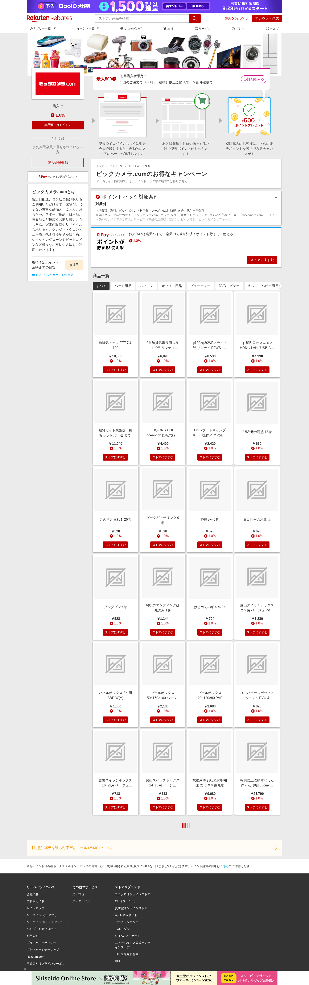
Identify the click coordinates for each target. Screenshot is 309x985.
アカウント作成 (267, 18)
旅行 (170, 28)
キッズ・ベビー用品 (263, 286)
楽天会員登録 (58, 162)
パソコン (146, 286)
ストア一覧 (116, 166)
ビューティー (200, 286)
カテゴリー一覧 (40, 28)
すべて (101, 286)
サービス (204, 28)
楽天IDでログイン (236, 18)
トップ (100, 166)
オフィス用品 (172, 286)
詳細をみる (255, 79)
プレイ (240, 28)
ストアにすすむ (262, 260)
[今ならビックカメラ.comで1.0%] (154, 54)
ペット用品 (123, 286)
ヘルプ (274, 28)
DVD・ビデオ (229, 286)
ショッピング (133, 28)
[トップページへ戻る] (49, 18)
